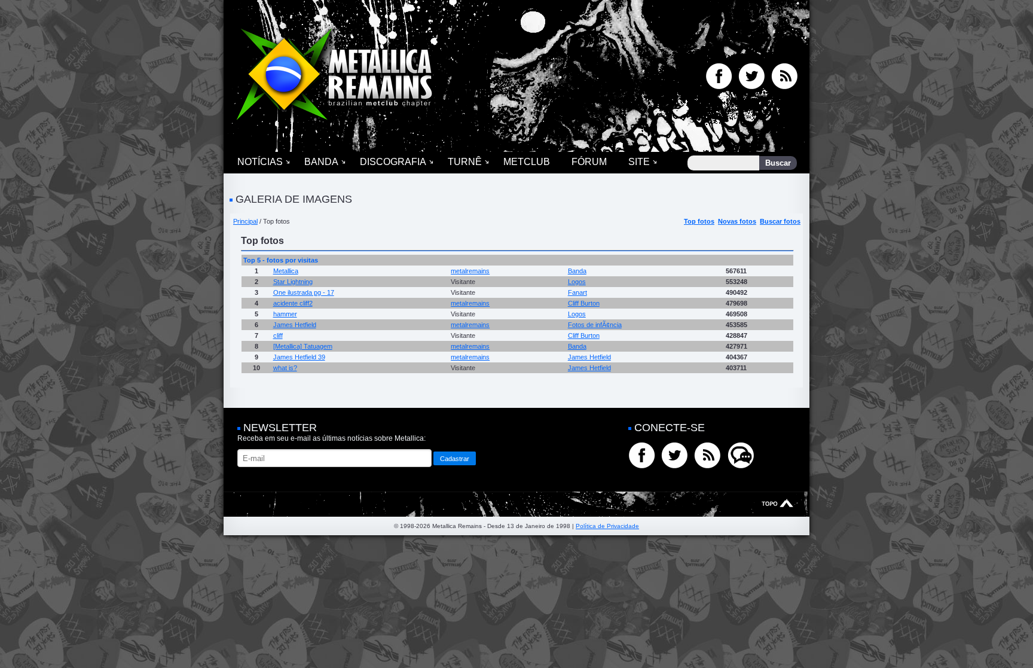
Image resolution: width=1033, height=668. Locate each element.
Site (639, 162)
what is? (285, 367)
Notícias (260, 162)
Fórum (589, 162)
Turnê (465, 162)
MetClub (526, 162)
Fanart (577, 292)
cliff (278, 335)
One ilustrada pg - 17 (303, 292)
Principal (245, 221)
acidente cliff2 (293, 303)
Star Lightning (293, 281)
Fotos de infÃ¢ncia (595, 324)
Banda (321, 162)
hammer (285, 314)
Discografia (393, 162)
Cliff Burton (584, 303)
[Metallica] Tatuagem (302, 346)
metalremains (470, 270)
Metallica (285, 270)
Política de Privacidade (607, 526)
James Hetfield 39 (299, 357)
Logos (577, 281)
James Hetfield (294, 324)
